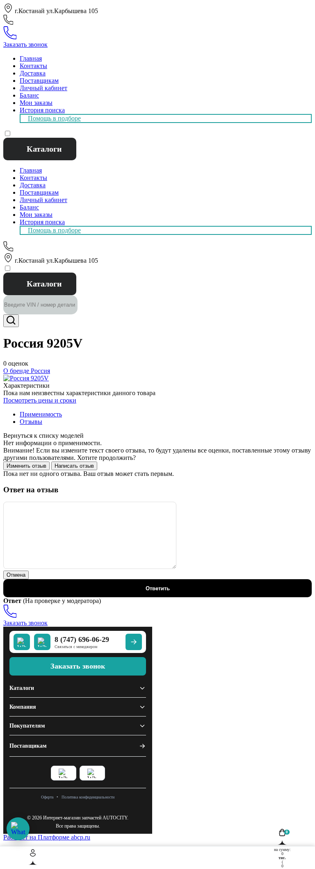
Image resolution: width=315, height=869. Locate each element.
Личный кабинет (43, 87)
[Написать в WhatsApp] (18, 828)
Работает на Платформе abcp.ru (46, 837)
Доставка (33, 73)
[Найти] (11, 320)
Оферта (47, 797)
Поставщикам (39, 80)
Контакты (33, 65)
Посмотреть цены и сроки (39, 400)
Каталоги (44, 148)
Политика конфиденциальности (88, 797)
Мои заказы (36, 102)
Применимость (41, 414)
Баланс (29, 95)
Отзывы (31, 421)
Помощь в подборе (54, 118)
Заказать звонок (25, 44)
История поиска (42, 110)
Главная (31, 58)
